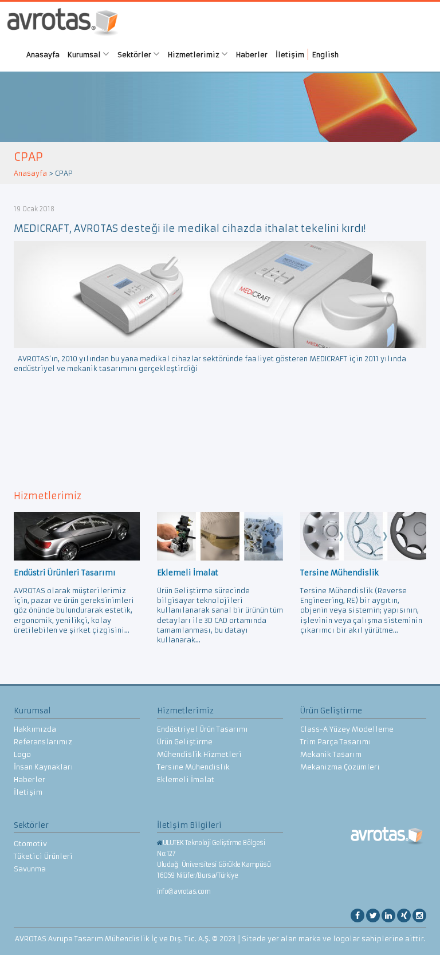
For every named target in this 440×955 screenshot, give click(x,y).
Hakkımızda (35, 729)
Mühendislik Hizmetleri (199, 754)
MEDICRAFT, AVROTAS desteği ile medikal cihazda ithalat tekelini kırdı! (190, 228)
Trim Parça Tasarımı (335, 741)
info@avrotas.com (184, 891)
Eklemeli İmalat (185, 779)
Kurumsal (85, 54)
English (325, 54)
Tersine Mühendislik (193, 767)
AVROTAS (62, 23)
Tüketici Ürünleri (43, 856)
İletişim (290, 54)
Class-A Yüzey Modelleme (347, 729)
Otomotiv (30, 843)
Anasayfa (43, 54)
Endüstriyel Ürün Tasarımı (202, 729)
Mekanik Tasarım (331, 754)
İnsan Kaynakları (43, 767)
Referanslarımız (43, 741)
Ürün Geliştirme (185, 741)
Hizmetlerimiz (194, 54)
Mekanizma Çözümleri (340, 767)
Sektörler (135, 54)
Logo (22, 754)
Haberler (252, 54)
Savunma (30, 869)
